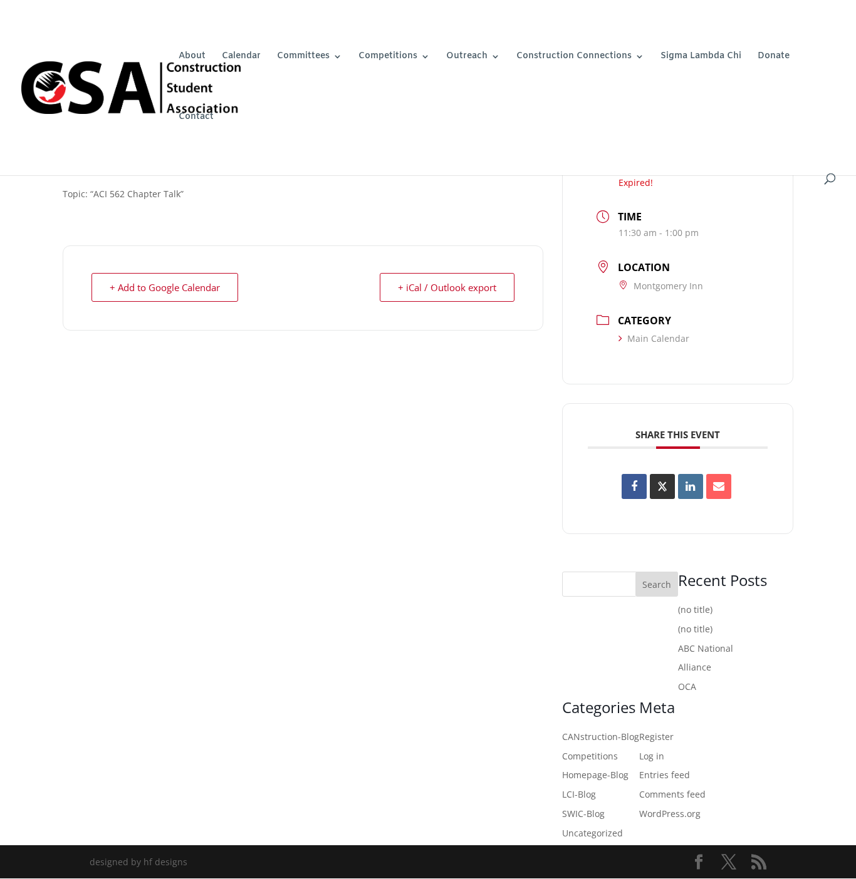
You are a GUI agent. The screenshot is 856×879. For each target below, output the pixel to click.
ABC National (705, 648)
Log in (651, 756)
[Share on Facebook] (634, 486)
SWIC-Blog (583, 814)
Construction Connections (574, 57)
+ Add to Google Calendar (165, 287)
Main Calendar (658, 338)
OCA (687, 686)
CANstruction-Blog (600, 737)
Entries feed (664, 775)
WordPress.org (670, 814)
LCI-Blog (579, 794)
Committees (303, 57)
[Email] (718, 486)
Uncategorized (592, 833)
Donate (774, 57)
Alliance (694, 667)
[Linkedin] (690, 486)
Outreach (467, 57)
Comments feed (672, 794)
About (192, 57)
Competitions (387, 57)
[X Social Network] (662, 486)
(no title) (695, 609)
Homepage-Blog (595, 775)
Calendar (241, 57)
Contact (196, 118)
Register (656, 737)
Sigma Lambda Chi (700, 57)
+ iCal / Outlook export (447, 287)
